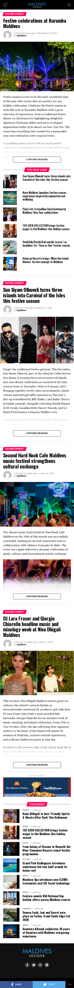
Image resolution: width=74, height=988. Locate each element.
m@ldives (22, 35)
